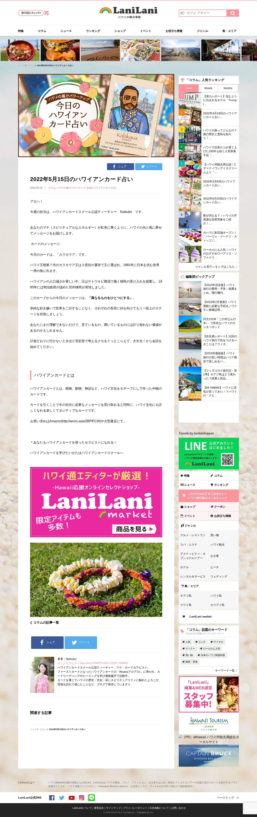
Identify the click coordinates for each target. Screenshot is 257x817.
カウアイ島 (217, 604)
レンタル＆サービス (193, 576)
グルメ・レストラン (193, 535)
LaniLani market (201, 616)
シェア (122, 166)
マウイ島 (186, 604)
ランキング (93, 30)
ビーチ (214, 567)
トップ (21, 65)
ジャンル (202, 30)
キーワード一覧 (225, 670)
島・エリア (229, 30)
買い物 (214, 535)
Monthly (228, 88)
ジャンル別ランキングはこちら (215, 266)
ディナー (190, 648)
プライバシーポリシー (135, 808)
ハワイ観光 (217, 544)
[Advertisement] (209, 412)
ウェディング (218, 576)
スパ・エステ (188, 544)
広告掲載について (159, 808)
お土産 (214, 555)
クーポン (219, 506)
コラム (42, 30)
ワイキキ (218, 642)
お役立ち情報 (174, 30)
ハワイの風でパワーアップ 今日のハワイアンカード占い (87, 187)
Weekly (208, 88)
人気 (188, 642)
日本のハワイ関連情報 (213, 655)
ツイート (151, 166)
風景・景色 (192, 661)
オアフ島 (186, 595)
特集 (21, 30)
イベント (145, 30)
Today (189, 88)
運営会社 (99, 808)
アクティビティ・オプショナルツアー (193, 556)
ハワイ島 (216, 595)
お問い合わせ (178, 808)
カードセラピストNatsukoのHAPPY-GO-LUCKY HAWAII (92, 663)
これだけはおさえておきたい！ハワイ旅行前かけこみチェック (207, 495)
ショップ (120, 30)
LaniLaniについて (82, 808)
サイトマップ (113, 808)
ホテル (184, 567)
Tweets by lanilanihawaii (196, 433)
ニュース (66, 30)
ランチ (202, 642)
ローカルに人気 (211, 648)
